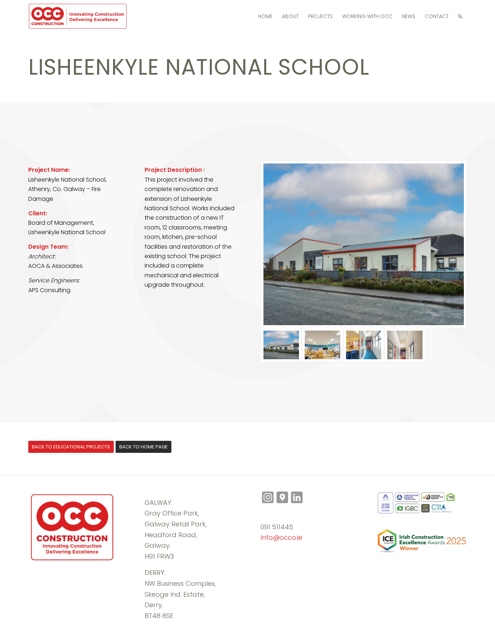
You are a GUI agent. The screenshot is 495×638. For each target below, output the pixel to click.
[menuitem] (265, 16)
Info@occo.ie (281, 537)
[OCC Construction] (78, 16)
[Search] (460, 16)
